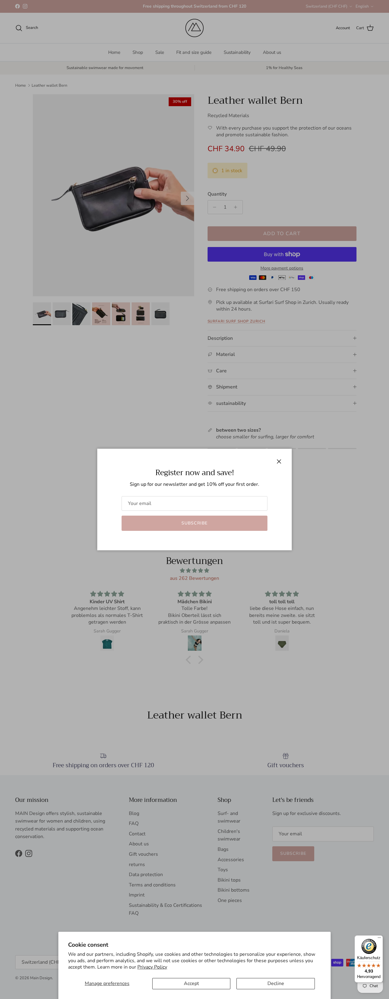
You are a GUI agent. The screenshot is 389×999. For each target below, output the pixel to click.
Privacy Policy (152, 967)
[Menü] (379, 939)
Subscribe (194, 523)
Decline (275, 983)
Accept (191, 983)
